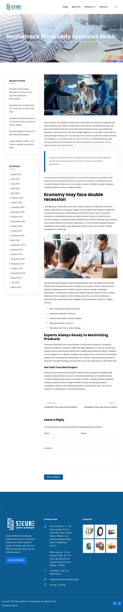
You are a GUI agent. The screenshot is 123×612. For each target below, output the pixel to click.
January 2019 (16, 254)
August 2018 (16, 278)
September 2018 (18, 273)
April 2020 (15, 240)
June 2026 (15, 184)
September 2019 (18, 245)
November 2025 (18, 212)
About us (76, 7)
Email (84, 433)
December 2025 (18, 207)
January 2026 (16, 202)
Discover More (16, 560)
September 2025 (18, 221)
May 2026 (15, 188)
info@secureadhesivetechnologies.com (66, 579)
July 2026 (15, 179)
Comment (48, 448)
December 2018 (18, 259)
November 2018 (18, 264)
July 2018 (15, 282)
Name (47, 433)
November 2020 (18, 235)
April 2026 (15, 193)
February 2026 (17, 198)
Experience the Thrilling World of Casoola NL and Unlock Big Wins (21, 108)
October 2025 (16, 217)
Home (65, 7)
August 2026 (16, 174)
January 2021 (16, 231)
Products (89, 7)
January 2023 (16, 226)
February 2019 (17, 250)
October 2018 (16, 268)
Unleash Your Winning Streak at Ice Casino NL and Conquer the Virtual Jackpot (22, 121)
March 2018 (16, 287)
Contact (103, 7)
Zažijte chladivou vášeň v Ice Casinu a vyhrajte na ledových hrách (21, 144)
